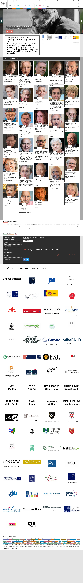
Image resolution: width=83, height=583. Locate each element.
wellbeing (5, 233)
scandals (67, 230)
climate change (73, 224)
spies (34, 231)
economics (42, 226)
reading (51, 230)
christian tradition (57, 224)
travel (64, 231)
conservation (9, 226)
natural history (14, 230)
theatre (52, 231)
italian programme (43, 228)
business (39, 224)
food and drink (70, 226)
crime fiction (28, 226)
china (52, 224)
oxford (22, 230)
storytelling (40, 231)
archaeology (22, 224)
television (48, 231)
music (10, 230)
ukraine (66, 231)
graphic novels (6, 228)
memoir (78, 228)
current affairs (33, 226)
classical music (63, 224)
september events (76, 230)
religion (55, 230)
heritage (13, 228)
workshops (12, 233)
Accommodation (66, 0)
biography (33, 224)
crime (24, 226)
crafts (13, 226)
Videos (80, 0)
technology (44, 231)
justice (59, 228)
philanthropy (32, 230)
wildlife (8, 233)
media (71, 228)
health (10, 228)
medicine (74, 228)
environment (46, 226)
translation (60, 231)
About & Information (49, 0)
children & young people (46, 224)
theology (56, 231)
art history (28, 224)
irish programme (29, 228)
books (36, 224)
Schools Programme (32, 0)
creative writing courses (19, 226)
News (40, 0)
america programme (15, 224)
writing (16, 233)
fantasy (53, 226)
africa (11, 224)
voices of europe (71, 231)
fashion (57, 226)
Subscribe (27, 240)
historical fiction (18, 228)
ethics (50, 226)
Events (10, 0)
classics (68, 224)
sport (36, 231)
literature (68, 228)
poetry (41, 230)
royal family (60, 230)
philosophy (37, 230)
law (62, 228)
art (25, 224)
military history (5, 230)
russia (64, 230)
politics (44, 230)
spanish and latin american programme (25, 231)
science (71, 230)
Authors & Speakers (19, 0)
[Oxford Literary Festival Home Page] (3, 4)
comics (4, 226)
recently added (6, 224)
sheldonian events (12, 231)
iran (25, 228)
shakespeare (5, 231)
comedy (78, 224)
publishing (48, 230)
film (62, 226)
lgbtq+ (64, 228)
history (23, 228)
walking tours (77, 231)
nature (19, 230)
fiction (60, 226)
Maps (58, 0)
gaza (74, 226)
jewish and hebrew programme (52, 228)
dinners (38, 226)
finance (65, 226)
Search (80, 6)
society (17, 231)
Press (74, 0)
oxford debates (26, 230)
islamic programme (36, 228)
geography (78, 226)
